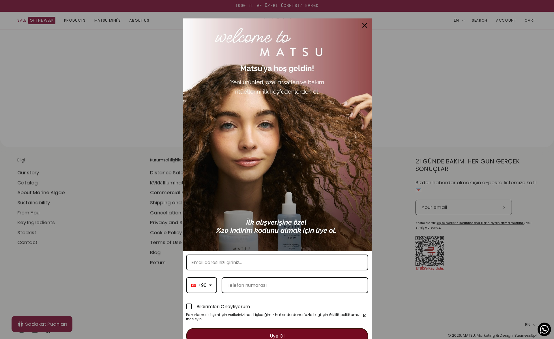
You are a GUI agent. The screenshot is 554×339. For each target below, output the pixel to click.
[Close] (365, 25)
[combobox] (201, 285)
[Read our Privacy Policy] (364, 315)
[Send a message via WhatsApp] (544, 329)
